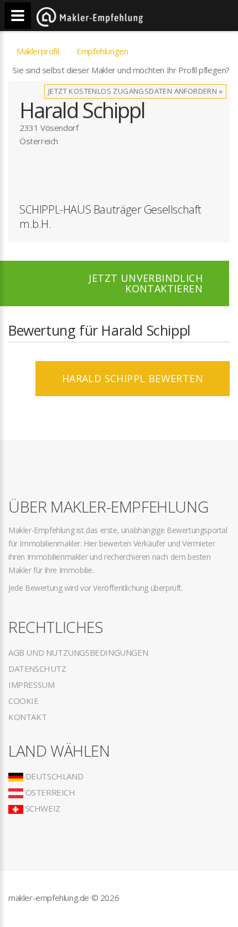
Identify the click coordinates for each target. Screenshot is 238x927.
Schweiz (41, 808)
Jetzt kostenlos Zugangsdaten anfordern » (135, 91)
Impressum (31, 684)
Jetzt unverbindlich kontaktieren (146, 283)
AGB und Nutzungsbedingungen (78, 652)
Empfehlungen (102, 51)
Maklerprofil (38, 51)
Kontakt (27, 716)
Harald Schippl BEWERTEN (132, 378)
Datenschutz (37, 668)
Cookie (23, 700)
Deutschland (53, 776)
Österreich (49, 792)
